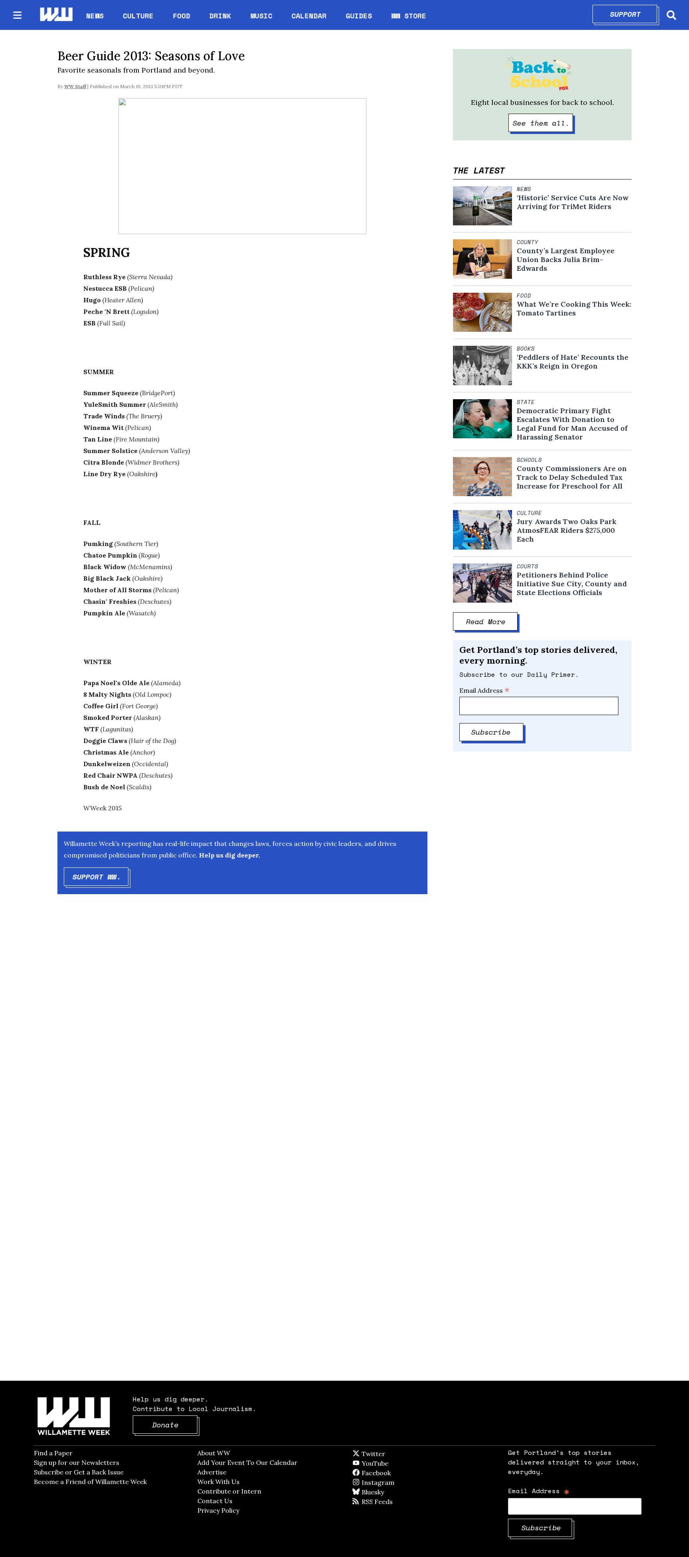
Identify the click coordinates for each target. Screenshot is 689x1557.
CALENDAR (309, 15)
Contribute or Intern (229, 1491)
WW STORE (408, 15)
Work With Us (218, 1482)
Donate (175, 1424)
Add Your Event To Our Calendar (247, 1462)
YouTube (388, 1463)
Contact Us (214, 1501)
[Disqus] (242, 1027)
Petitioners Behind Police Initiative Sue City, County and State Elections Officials (572, 584)
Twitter (393, 1454)
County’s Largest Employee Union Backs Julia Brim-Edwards (565, 259)
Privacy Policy (218, 1510)
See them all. (543, 123)
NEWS (95, 15)
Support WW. (101, 876)
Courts (527, 566)
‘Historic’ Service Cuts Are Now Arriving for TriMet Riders (572, 202)
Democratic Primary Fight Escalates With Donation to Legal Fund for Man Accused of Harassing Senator (572, 423)
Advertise (211, 1472)
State (526, 402)
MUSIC (261, 15)
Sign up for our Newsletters (76, 1462)
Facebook (399, 1473)
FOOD (181, 15)
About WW (213, 1453)
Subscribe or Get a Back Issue (79, 1472)
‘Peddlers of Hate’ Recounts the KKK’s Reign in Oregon (572, 362)
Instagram (394, 1482)
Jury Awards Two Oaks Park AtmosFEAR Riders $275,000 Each (566, 530)
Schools (529, 460)
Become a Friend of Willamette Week (90, 1482)
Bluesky (384, 1492)
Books (526, 348)
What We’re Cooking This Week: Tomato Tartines (574, 308)
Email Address (484, 690)
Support (634, 14)
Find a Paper (53, 1453)
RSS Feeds (390, 1502)
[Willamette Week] (56, 15)
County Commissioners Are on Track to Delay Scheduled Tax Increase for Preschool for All (572, 477)
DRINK (220, 15)
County (527, 242)
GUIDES (359, 15)
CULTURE (138, 15)
